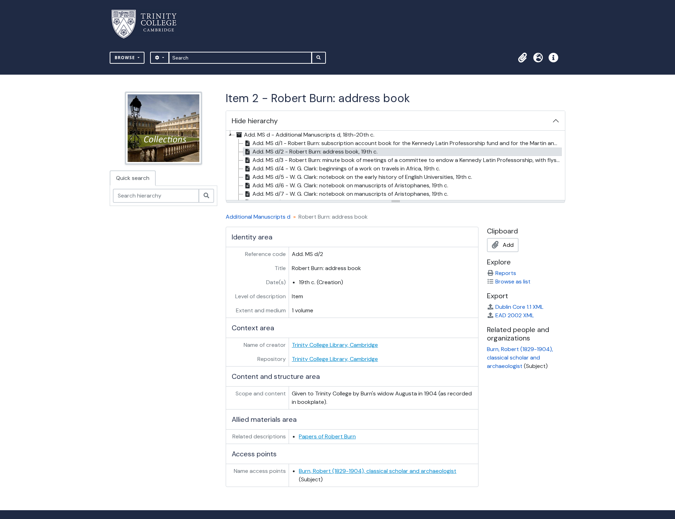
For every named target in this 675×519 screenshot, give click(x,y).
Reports (505, 273)
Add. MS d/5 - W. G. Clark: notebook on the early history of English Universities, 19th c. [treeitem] (362, 177)
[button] (522, 57)
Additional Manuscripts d (258, 216)
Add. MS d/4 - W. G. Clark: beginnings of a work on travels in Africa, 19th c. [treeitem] (346, 168)
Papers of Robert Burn (327, 436)
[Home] (148, 24)
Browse (125, 58)
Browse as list (513, 281)
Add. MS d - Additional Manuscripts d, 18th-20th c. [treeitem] (309, 134)
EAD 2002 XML (514, 315)
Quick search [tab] (132, 178)
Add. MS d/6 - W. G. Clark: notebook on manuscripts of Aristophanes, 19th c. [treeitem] (350, 185)
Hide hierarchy (255, 120)
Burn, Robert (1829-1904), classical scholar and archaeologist (377, 471)
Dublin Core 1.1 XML (519, 307)
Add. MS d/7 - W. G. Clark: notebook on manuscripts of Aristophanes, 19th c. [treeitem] (350, 194)
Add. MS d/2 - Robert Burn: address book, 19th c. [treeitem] (315, 151)
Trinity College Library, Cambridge (335, 345)
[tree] (395, 166)
